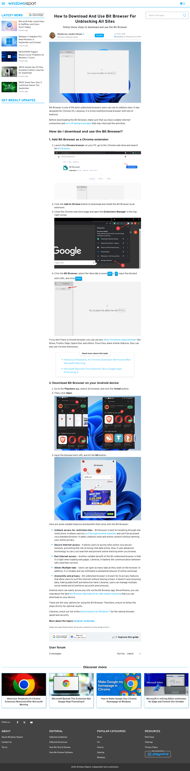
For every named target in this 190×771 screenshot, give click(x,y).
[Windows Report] (22, 3)
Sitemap (149, 742)
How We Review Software (61, 752)
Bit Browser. (64, 148)
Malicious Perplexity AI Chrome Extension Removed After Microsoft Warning (24, 701)
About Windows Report (12, 737)
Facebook (17, 722)
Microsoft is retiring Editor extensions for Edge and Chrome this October (166, 700)
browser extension (84, 621)
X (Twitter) (24, 722)
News (99, 737)
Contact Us (7, 742)
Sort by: (121, 653)
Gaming (100, 752)
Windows (101, 757)
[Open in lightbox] (97, 176)
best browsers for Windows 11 (95, 611)
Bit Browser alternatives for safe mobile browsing (95, 593)
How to (100, 747)
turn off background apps (78, 123)
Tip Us (4, 747)
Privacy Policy (151, 747)
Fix (98, 742)
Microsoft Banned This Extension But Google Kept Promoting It (71, 700)
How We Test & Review (59, 747)
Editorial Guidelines (58, 737)
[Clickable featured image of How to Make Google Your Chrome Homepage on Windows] (119, 684)
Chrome (99, 35)
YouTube (31, 722)
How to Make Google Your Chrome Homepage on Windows (119, 700)
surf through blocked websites (101, 533)
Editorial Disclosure (58, 742)
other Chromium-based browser (119, 339)
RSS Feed (149, 737)
